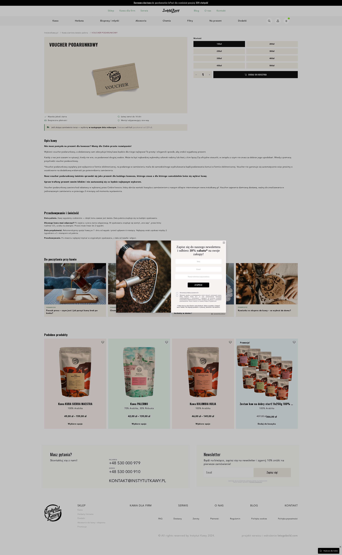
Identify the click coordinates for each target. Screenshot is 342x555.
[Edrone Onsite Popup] (171, 277)
